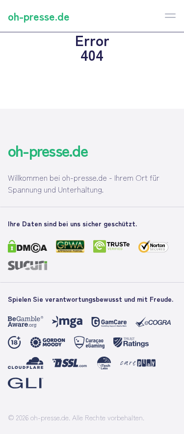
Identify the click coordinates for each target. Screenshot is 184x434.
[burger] (170, 15)
